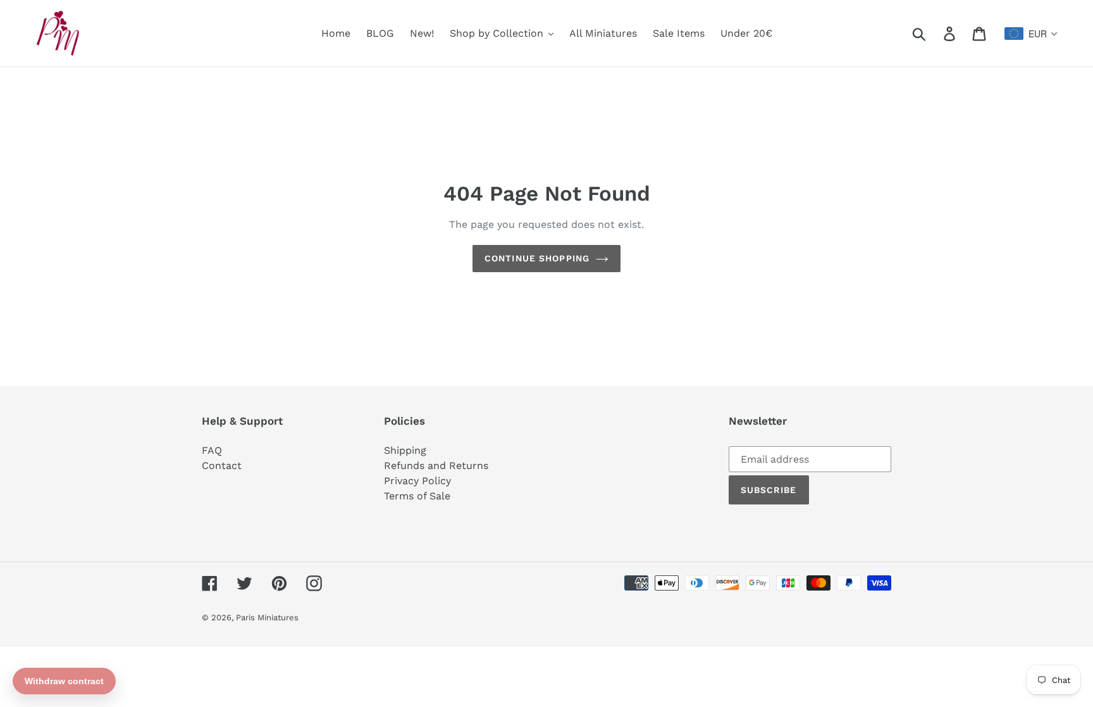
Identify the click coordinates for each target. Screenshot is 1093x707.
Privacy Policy (417, 481)
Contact (222, 466)
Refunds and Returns (436, 466)
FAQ (212, 450)
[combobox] (1031, 33)
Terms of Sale (417, 496)
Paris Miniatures (267, 617)
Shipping (405, 450)
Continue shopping (537, 258)
